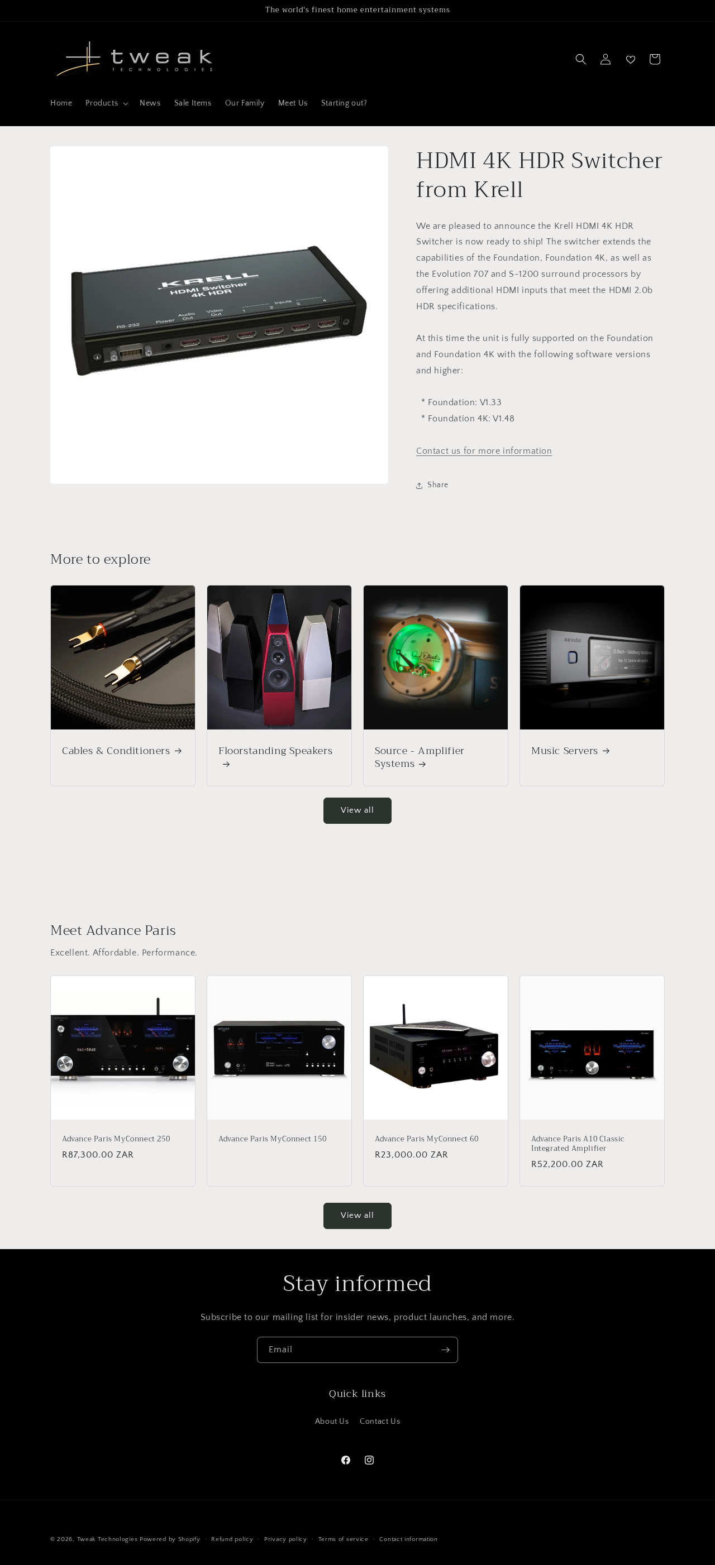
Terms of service (343, 1539)
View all (357, 810)
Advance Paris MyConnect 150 (272, 1139)
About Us (332, 1421)
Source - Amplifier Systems (420, 758)
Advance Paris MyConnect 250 (116, 1139)
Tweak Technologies (107, 1539)
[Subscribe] (445, 1350)
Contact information (408, 1539)
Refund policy (232, 1539)
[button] (106, 103)
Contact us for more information (484, 451)
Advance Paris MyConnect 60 (427, 1139)
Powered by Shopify (170, 1539)
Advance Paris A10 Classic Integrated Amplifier (578, 1144)
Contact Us (380, 1421)
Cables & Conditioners (116, 751)
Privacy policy (285, 1539)
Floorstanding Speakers (275, 752)
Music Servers (564, 751)
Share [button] (438, 485)
